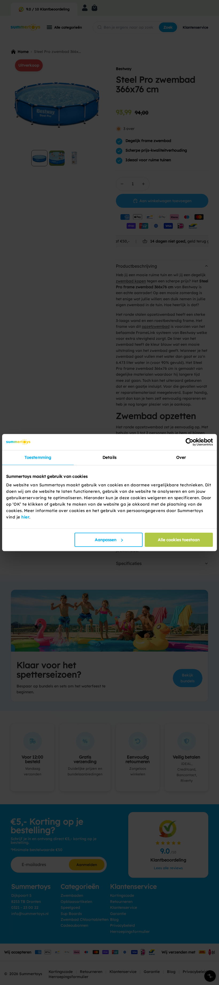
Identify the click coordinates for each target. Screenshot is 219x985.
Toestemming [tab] (38, 457)
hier (25, 517)
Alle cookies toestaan (179, 539)
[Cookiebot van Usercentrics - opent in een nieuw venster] (189, 442)
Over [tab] (181, 457)
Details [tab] (109, 457)
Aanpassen (105, 539)
